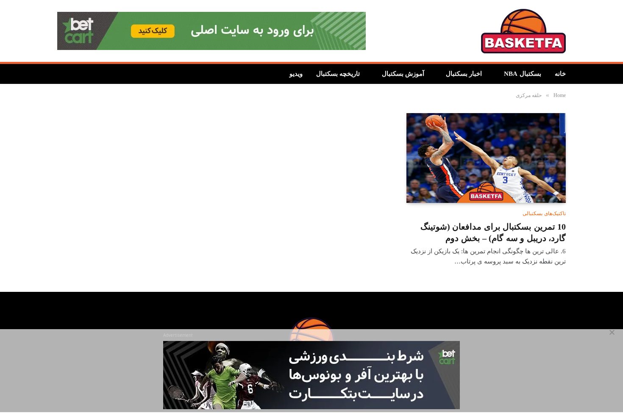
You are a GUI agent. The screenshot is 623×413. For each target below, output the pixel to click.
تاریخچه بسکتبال (340, 73)
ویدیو (298, 73)
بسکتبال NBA (522, 73)
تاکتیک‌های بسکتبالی (544, 213)
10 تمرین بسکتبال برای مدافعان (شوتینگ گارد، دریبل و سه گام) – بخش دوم (493, 232)
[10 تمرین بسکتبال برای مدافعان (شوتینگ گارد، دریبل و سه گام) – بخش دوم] (486, 158)
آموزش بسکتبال (405, 73)
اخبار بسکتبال (465, 73)
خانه (560, 73)
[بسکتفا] (523, 31)
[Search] (61, 73)
